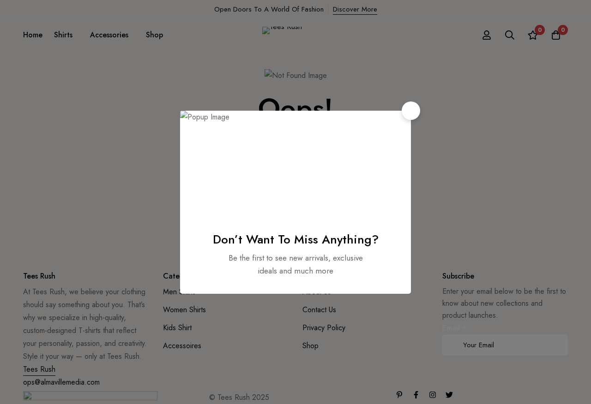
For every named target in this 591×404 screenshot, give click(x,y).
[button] (411, 110)
